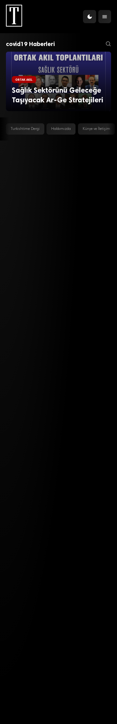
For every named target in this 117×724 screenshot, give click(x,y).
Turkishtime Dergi (25, 129)
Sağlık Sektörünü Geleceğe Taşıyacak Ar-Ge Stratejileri (57, 95)
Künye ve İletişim (96, 129)
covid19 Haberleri (30, 44)
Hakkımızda (61, 129)
